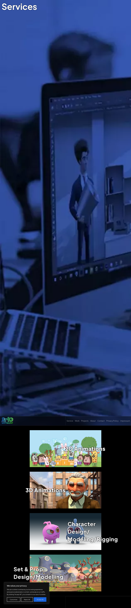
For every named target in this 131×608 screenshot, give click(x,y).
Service (70, 421)
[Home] (7, 420)
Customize (13, 599)
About (93, 421)
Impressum (125, 421)
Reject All (27, 599)
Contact (101, 421)
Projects (84, 421)
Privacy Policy (112, 421)
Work (77, 421)
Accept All (40, 599)
